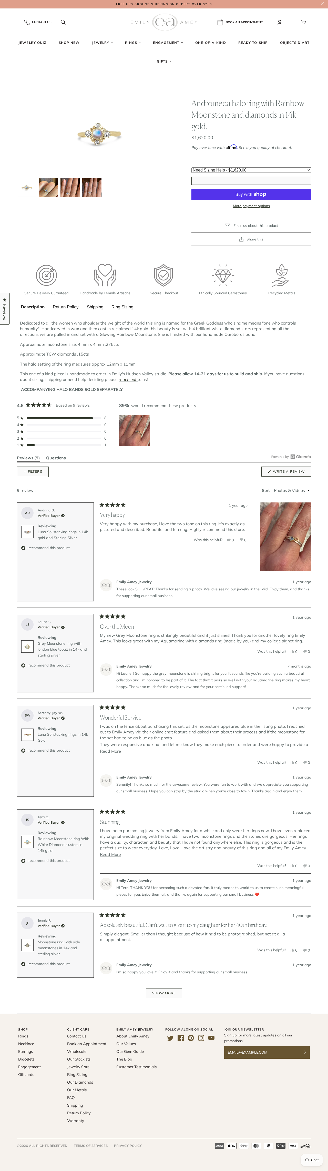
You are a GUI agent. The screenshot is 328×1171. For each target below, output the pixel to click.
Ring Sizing (122, 307)
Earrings (25, 1051)
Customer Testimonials (136, 1066)
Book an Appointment (86, 1043)
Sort (266, 490)
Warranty (75, 1120)
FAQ (71, 1097)
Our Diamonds (80, 1082)
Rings (23, 1036)
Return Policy (66, 307)
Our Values (126, 1043)
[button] (62, 418)
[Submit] (308, 1052)
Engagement (29, 1066)
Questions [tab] (56, 458)
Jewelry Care (78, 1066)
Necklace (26, 1043)
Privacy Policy (128, 1146)
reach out (128, 379)
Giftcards (26, 1074)
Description (33, 307)
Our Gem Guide (130, 1051)
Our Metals (77, 1089)
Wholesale (76, 1051)
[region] (135, 430)
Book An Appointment (244, 22)
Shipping (95, 307)
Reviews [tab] (28, 458)
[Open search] (63, 22)
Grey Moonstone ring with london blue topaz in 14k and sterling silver (62, 649)
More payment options (251, 206)
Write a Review (291, 473)
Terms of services (91, 1146)
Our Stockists (78, 1059)
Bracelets (26, 1059)
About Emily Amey (132, 1036)
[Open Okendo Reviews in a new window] (291, 456)
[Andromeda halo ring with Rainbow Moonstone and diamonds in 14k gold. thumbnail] (26, 187)
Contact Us (42, 22)
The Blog (124, 1059)
